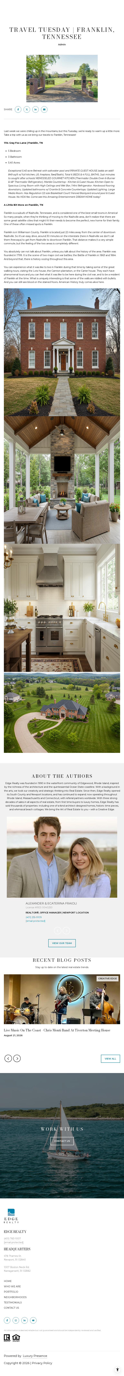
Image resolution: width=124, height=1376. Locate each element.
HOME (8, 1281)
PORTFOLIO (11, 1291)
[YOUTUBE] (33, 1320)
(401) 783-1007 (12, 1238)
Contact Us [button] (62, 1141)
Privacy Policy (42, 1363)
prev (57, 930)
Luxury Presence (35, 1356)
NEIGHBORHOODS (15, 1297)
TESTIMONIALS (13, 1302)
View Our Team (62, 943)
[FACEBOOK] (7, 1320)
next (66, 930)
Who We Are (12, 1286)
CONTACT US (11, 1308)
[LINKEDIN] (24, 1320)
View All (110, 1058)
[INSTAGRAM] (16, 1320)
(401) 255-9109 (34, 917)
